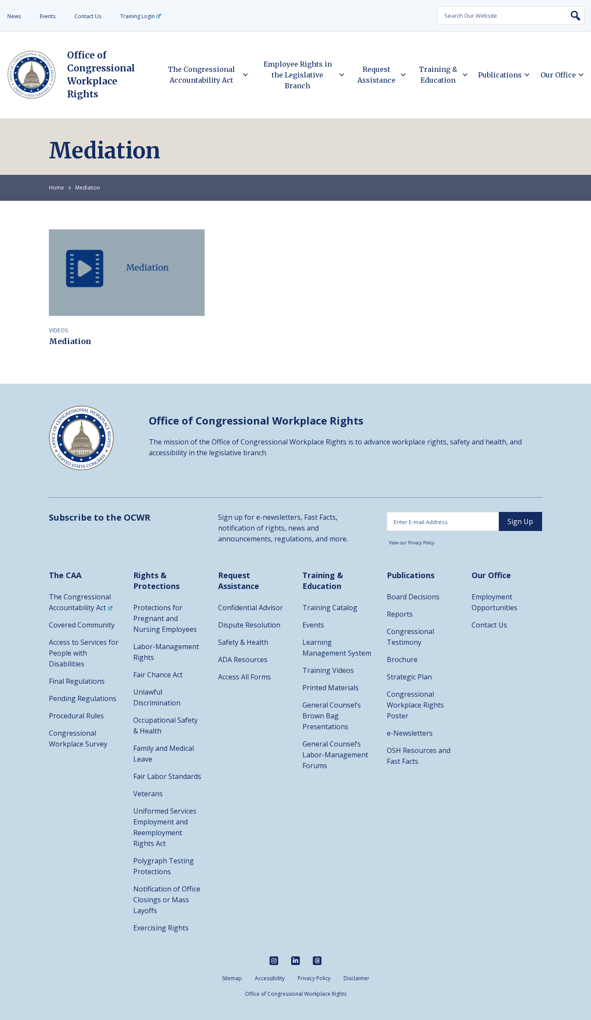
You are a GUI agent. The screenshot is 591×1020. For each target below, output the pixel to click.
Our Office (558, 75)
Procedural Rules (76, 716)
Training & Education (438, 74)
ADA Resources (242, 659)
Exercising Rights (161, 928)
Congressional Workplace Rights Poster (415, 705)
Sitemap (232, 978)
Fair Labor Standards (167, 776)
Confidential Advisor (250, 607)
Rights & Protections (156, 580)
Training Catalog (329, 607)
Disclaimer (356, 978)
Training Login (137, 16)
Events (47, 16)
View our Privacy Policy (411, 543)
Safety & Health (243, 642)
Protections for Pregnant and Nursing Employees (165, 618)
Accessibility (270, 978)
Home (56, 187)
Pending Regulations (82, 698)
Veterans (148, 793)
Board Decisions (413, 597)
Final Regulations (77, 681)
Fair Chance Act (158, 674)
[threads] (317, 960)
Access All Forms (244, 677)
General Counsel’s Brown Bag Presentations (331, 715)
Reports (400, 614)
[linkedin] (295, 960)
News (14, 16)
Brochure (402, 659)
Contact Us (87, 16)
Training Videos (328, 670)
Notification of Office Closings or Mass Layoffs (166, 899)
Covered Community (82, 625)
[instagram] (274, 960)
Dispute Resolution (249, 625)
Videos (58, 330)
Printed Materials (330, 687)
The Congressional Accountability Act (201, 74)
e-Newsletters (410, 733)
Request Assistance (376, 74)
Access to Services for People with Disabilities (84, 653)
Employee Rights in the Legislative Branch (297, 75)
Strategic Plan (409, 677)
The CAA (65, 575)
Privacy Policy (314, 978)
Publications (500, 75)
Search (575, 15)
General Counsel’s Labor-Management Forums (335, 754)
